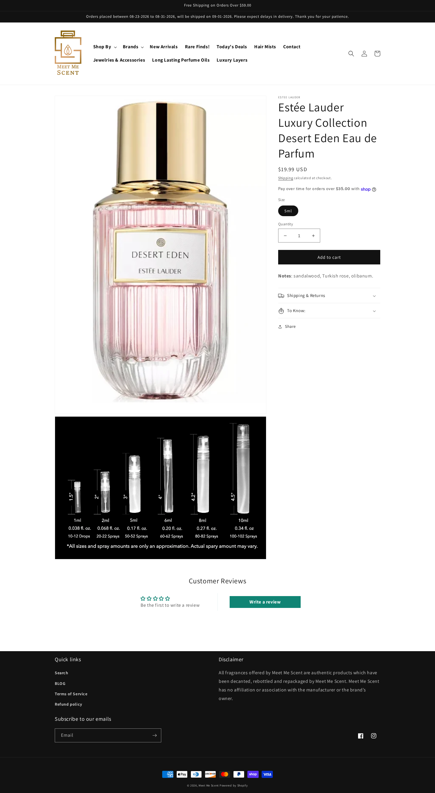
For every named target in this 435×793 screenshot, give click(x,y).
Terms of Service (71, 693)
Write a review (265, 602)
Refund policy (68, 704)
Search (61, 672)
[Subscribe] (154, 735)
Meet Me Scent (209, 785)
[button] (104, 47)
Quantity (285, 224)
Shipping (285, 178)
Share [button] (290, 326)
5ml (288, 210)
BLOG (60, 683)
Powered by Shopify (234, 785)
